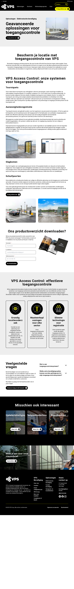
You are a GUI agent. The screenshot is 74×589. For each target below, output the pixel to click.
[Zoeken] (66, 4)
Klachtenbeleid (64, 507)
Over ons (36, 483)
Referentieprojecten (41, 6)
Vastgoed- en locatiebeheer (49, 489)
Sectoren (29, 6)
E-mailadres (9, 249)
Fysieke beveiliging (49, 485)
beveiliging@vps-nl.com (63, 489)
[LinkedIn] (60, 496)
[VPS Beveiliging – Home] (7, 6)
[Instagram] (65, 496)
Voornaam (8, 243)
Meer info (14, 429)
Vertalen (5, 1)
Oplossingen (20, 6)
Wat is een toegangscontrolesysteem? (49, 365)
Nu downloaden (11, 263)
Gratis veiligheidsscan (38, 488)
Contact (36, 485)
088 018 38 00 (62, 493)
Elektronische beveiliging (27, 19)
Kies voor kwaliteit (36, 495)
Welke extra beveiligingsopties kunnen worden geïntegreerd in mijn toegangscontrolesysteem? (51, 373)
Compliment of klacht (38, 499)
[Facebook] (62, 496)
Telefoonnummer (10, 256)
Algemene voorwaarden (53, 507)
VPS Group (37, 492)
